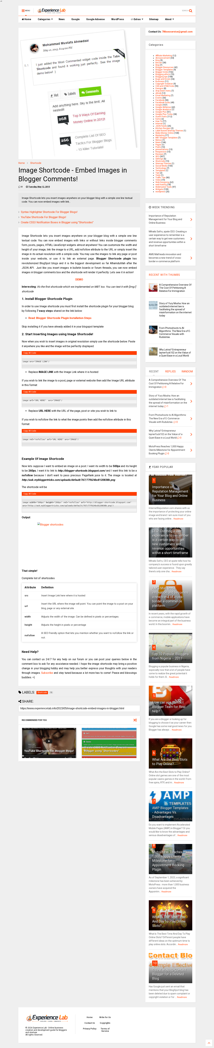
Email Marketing (162, 95)
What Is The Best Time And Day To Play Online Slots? (169, 921)
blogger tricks (161, 72)
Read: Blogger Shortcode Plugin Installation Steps (59, 318)
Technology (160, 168)
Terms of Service (105, 1030)
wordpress (160, 191)
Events (158, 98)
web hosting (161, 184)
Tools (157, 175)
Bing (157, 60)
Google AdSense (163, 107)
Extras (137, 19)
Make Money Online (164, 133)
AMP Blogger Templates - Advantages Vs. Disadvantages (170, 812)
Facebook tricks (162, 102)
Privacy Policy (89, 1029)
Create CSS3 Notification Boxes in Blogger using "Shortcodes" (57, 222)
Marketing (160, 135)
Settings (159, 159)
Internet (159, 123)
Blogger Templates (164, 70)
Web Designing (162, 182)
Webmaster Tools (163, 187)
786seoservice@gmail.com (177, 31)
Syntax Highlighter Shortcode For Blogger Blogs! (49, 212)
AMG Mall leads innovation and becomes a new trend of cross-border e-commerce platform (170, 597)
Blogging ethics (162, 74)
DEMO (79, 279)
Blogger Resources (164, 67)
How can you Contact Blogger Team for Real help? (168, 706)
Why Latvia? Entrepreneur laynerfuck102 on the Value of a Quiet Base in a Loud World (175, 352)
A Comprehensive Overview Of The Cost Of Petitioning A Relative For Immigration (175, 287)
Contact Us (89, 1023)
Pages (158, 145)
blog (157, 65)
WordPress (117, 19)
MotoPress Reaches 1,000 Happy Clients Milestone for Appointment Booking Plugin (168, 860)
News (62, 19)
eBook (158, 93)
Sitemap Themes (163, 163)
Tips (157, 173)
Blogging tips (161, 77)
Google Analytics (163, 109)
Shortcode (35, 163)
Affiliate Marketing (163, 55)
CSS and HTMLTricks (164, 86)
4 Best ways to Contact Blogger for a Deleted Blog (169, 974)
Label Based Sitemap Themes (169, 130)
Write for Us (105, 1017)
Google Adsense (95, 19)
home (158, 119)
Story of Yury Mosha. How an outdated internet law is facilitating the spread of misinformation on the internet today (175, 309)
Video (158, 180)
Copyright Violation (164, 84)
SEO (157, 156)
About (168, 19)
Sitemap (153, 19)
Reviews (159, 154)
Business (159, 81)
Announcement (162, 58)
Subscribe (47, 672)
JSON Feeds (161, 126)
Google (75, 19)
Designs (159, 88)
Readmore (178, 519)
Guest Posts (161, 116)
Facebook (159, 100)
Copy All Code (29, 353)
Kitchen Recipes (163, 128)
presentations (161, 149)
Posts (158, 147)
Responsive (160, 152)
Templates (160, 170)
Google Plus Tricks (164, 114)
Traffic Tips (160, 177)
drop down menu (163, 91)
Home (27, 19)
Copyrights (105, 1023)
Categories (44, 19)
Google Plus (161, 112)
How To (158, 121)
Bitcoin (158, 62)
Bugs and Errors (162, 79)
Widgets (159, 189)
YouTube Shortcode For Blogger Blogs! (43, 217)
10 (155, 963)
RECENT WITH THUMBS (164, 274)
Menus (158, 140)
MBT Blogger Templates (166, 138)
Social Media (161, 166)
